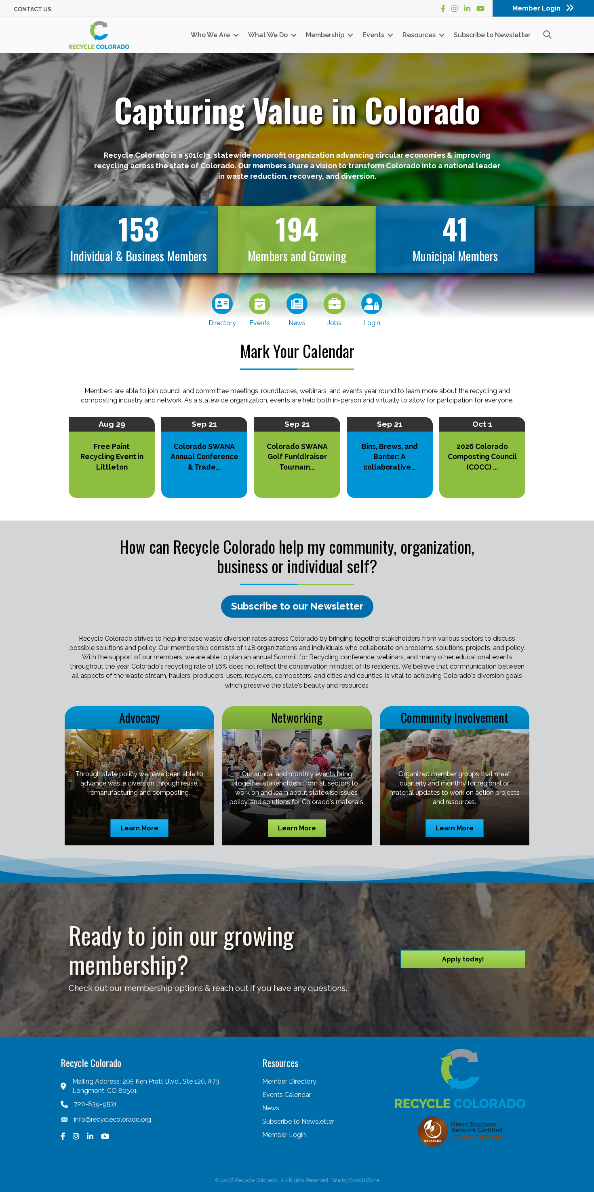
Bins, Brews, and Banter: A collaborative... (390, 456)
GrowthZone (364, 1180)
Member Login (284, 1135)
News (270, 1108)
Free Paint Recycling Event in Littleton (111, 456)
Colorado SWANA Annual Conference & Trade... (204, 456)
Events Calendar (286, 1095)
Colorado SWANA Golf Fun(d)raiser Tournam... (297, 456)
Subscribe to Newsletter (492, 35)
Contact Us (32, 9)
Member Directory (289, 1081)
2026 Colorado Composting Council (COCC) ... (482, 456)
